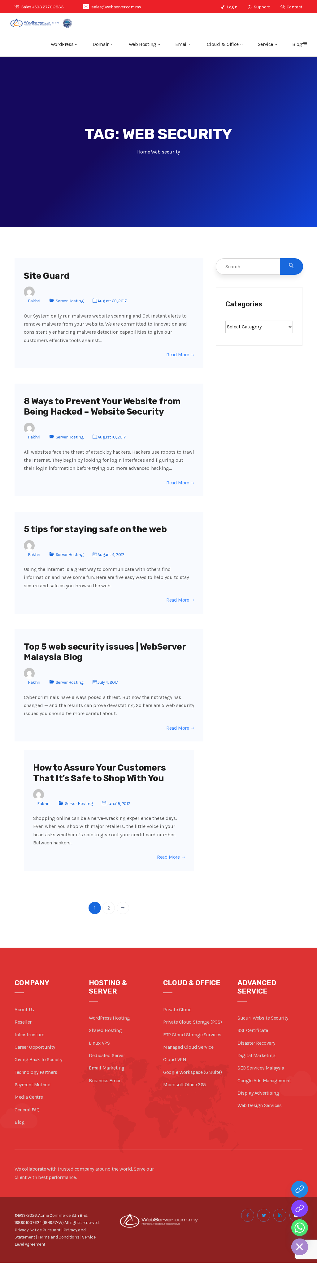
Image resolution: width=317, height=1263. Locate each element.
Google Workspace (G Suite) (192, 1072)
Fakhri (34, 301)
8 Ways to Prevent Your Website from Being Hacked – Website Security (102, 406)
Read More (177, 354)
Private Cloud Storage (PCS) (192, 1022)
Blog (297, 44)
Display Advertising (258, 1093)
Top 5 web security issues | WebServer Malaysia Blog (105, 652)
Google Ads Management (264, 1080)
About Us (24, 1009)
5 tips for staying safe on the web (95, 529)
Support (261, 7)
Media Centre (29, 1097)
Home (143, 152)
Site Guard (47, 276)
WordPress (62, 44)
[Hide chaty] (299, 1247)
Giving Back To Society (38, 1059)
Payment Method (32, 1084)
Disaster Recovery (256, 1043)
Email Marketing (106, 1068)
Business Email (105, 1080)
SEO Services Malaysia (260, 1068)
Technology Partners (36, 1072)
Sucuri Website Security (262, 1018)
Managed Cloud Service (188, 1047)
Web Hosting (142, 44)
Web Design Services (259, 1105)
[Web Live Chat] (299, 1208)
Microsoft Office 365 (184, 1084)
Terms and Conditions (58, 1237)
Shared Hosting (105, 1030)
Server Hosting (69, 301)
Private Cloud (177, 1009)
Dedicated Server (107, 1055)
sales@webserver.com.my (116, 7)
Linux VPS (99, 1043)
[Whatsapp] (299, 1227)
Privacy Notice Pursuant (38, 1230)
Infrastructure (29, 1035)
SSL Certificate (252, 1030)
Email (181, 44)
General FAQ (27, 1110)
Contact (294, 7)
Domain (101, 44)
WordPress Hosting (109, 1018)
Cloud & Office (222, 44)
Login (231, 7)
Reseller (23, 1022)
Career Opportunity (35, 1047)
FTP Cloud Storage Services (192, 1035)
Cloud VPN (174, 1059)
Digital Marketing (256, 1055)
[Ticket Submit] (299, 1189)
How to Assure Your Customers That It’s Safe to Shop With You (99, 773)
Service (265, 44)
